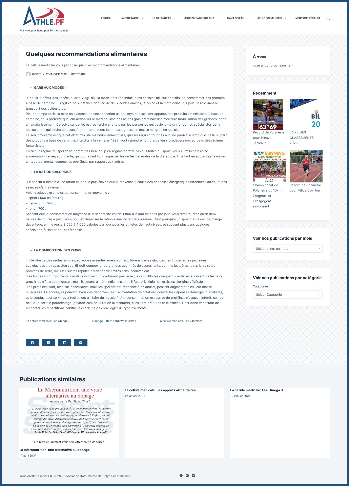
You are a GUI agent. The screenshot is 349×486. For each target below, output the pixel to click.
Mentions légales (307, 18)
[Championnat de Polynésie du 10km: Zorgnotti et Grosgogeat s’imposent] (269, 166)
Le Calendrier (161, 18)
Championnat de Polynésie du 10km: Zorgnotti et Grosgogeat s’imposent (267, 195)
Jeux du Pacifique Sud (199, 18)
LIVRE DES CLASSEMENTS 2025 (302, 137)
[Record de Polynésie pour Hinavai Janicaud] (268, 114)
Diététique (78, 74)
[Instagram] (187, 475)
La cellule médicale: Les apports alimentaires (160, 390)
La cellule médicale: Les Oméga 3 (48, 321)
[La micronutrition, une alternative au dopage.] (69, 415)
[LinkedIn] (64, 342)
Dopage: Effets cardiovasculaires (114, 321)
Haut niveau (235, 18)
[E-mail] (80, 342)
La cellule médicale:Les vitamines (180, 321)
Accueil (106, 18)
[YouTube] (193, 475)
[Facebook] (32, 342)
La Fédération (130, 18)
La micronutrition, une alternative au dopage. (54, 450)
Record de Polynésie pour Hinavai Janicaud (268, 137)
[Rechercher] (328, 18)
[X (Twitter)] (48, 342)
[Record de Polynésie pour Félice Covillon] (306, 166)
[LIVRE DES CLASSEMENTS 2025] (305, 114)
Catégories (261, 286)
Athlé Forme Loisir (270, 18)
